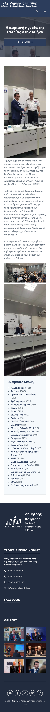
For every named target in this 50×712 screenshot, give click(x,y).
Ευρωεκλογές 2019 (21, 441)
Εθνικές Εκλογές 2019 (22, 428)
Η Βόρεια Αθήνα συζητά (23, 448)
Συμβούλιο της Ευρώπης (23, 471)
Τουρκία (15, 478)
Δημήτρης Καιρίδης (23, 3)
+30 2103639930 (16, 582)
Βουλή (14, 411)
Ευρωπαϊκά (17, 445)
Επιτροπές (16, 438)
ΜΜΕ (13, 458)
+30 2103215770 (15, 576)
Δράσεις (15, 418)
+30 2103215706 (15, 570)
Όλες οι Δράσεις (19, 461)
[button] (37, 11)
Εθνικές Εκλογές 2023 (22, 431)
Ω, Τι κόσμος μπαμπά (22, 485)
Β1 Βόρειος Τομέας (20, 404)
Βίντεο (14, 408)
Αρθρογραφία (18, 401)
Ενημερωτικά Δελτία (21, 434)
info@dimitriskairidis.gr (19, 588)
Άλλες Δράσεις (18, 387)
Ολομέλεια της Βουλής (23, 465)
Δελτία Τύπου (18, 414)
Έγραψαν (16, 424)
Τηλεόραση (17, 475)
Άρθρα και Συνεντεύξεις (23, 394)
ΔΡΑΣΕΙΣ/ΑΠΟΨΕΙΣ (21, 421)
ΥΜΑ (13, 482)
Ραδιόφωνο (17, 468)
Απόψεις (15, 391)
